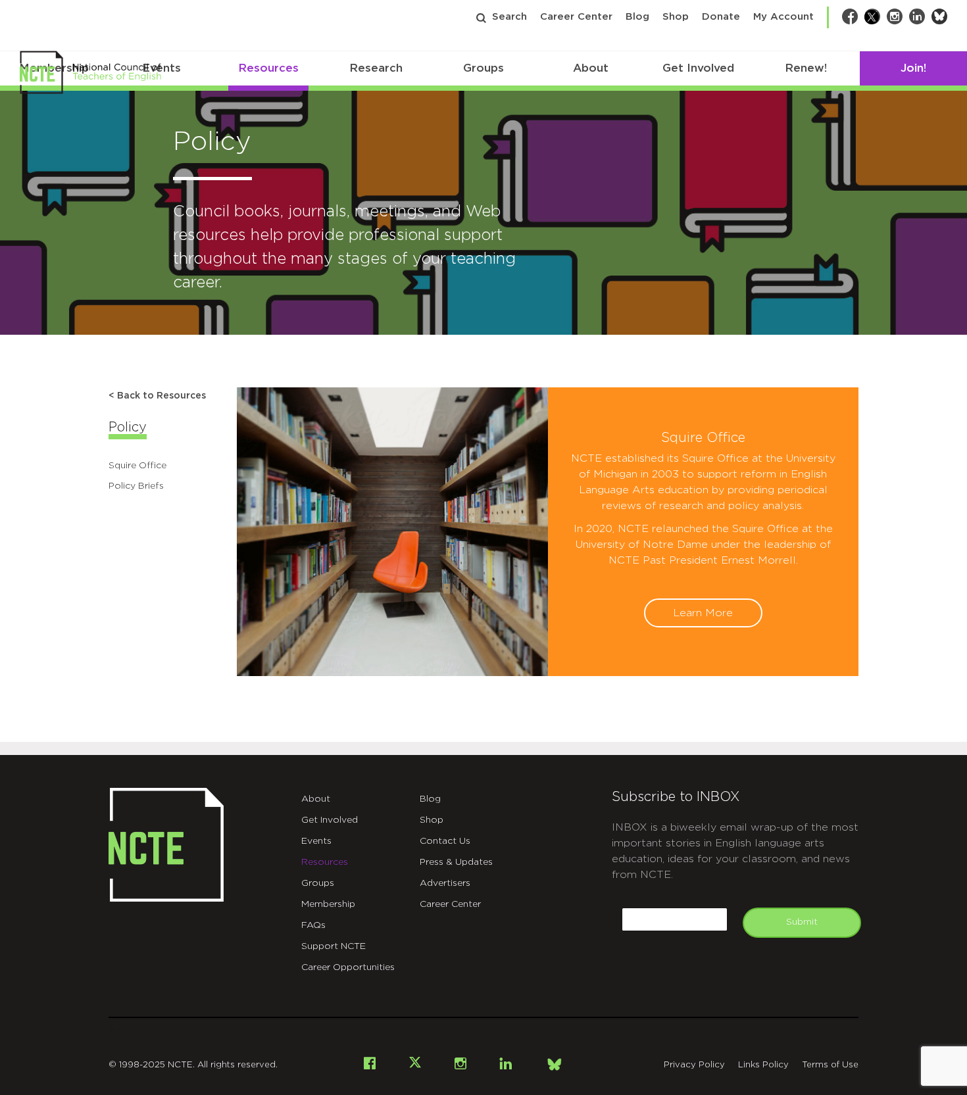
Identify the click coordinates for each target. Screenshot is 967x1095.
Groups (483, 68)
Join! (913, 68)
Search (509, 17)
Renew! (806, 68)
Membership (328, 904)
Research (376, 68)
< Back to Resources (157, 396)
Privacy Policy (694, 1065)
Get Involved (698, 68)
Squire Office (137, 465)
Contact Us (445, 841)
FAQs (313, 925)
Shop (675, 17)
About (590, 68)
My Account (783, 17)
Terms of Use (830, 1065)
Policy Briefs (136, 486)
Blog (637, 17)
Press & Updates (456, 862)
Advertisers (445, 883)
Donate (721, 17)
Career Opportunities (348, 967)
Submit (802, 922)
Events (316, 841)
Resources (268, 68)
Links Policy (763, 1065)
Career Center (576, 17)
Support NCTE (333, 946)
